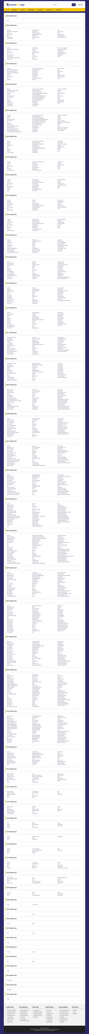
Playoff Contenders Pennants (38, 754)
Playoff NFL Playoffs (11, 464)
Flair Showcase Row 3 (11, 736)
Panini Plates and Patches (12, 351)
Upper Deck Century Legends (63, 731)
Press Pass (34, 261)
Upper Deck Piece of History (63, 623)
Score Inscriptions (35, 398)
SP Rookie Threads (36, 432)
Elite (8, 35)
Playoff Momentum (36, 694)
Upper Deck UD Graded (62, 628)
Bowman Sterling (10, 264)
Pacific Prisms (35, 721)
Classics (8, 369)
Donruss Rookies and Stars (12, 399)
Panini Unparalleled (61, 179)
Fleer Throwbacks (10, 630)
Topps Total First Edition (62, 545)
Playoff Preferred (35, 650)
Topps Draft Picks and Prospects (38, 465)
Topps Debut (60, 611)
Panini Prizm (34, 31)
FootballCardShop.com (34, 1029)
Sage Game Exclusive (36, 486)
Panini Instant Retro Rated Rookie (13, 57)
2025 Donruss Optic (64, 1018)
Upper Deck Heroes (61, 403)
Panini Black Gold (10, 230)
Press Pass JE (34, 583)
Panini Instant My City (36, 94)
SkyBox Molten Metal (36, 736)
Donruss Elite (9, 344)
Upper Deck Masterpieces (63, 432)
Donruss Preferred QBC (11, 694)
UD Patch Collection (61, 582)
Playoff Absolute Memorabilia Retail (39, 538)
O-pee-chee (34, 862)
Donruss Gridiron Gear (11, 398)
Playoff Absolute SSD (36, 725)
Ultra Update (60, 865)
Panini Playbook (35, 104)
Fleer (8, 486)
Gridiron (8, 319)
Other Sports (9, 1020)
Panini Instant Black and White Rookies (39, 93)
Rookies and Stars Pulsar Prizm (64, 122)
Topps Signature (61, 541)
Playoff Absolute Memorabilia (13, 406)
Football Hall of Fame (38, 1013)
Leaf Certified (9, 632)
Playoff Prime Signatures (37, 545)
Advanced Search (23, 1013)
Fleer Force (9, 699)
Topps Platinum (61, 246)
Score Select (34, 428)
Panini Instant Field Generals (37, 115)
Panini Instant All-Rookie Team (13, 130)
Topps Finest (60, 50)
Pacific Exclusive (35, 611)
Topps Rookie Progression (63, 422)
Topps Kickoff (60, 315)
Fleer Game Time (10, 651)
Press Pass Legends (36, 338)
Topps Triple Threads (62, 248)
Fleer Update (9, 883)
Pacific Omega (35, 685)
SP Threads (34, 402)
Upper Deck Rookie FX (62, 662)
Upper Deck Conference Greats (64, 277)
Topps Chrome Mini (36, 249)
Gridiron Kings (10, 245)
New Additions (36, 1010)
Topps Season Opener (62, 684)
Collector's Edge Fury (11, 723)
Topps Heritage (61, 241)
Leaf (8, 148)
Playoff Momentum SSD (36, 727)
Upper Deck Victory (61, 705)
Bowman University (11, 91)
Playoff (59, 116)
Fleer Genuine (9, 549)
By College (31, 9)
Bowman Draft (10, 391)
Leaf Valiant (9, 270)
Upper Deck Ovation (62, 622)
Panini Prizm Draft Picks (36, 34)
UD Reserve (60, 687)
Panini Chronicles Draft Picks (37, 68)
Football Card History (38, 1015)
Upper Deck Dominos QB (63, 868)
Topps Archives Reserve (37, 665)
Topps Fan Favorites (62, 535)
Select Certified (35, 793)
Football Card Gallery (38, 1012)
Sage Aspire (34, 424)
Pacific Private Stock (36, 615)
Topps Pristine (35, 521)
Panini (8, 190)
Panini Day (34, 163)
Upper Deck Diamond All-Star (63, 549)
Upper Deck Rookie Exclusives (63, 406)
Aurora (8, 674)
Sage (8, 20)
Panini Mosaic (9, 37)
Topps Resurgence (61, 35)
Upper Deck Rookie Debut (63, 490)
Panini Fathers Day (35, 207)
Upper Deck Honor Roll (62, 588)
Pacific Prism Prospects (36, 687)
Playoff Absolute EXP (36, 724)
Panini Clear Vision (35, 220)
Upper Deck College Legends (63, 350)
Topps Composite (61, 76)
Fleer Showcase (10, 556)
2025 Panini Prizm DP (64, 1012)
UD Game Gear (61, 650)
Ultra (59, 454)
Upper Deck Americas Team (63, 399)
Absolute (8, 30)
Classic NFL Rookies (11, 810)
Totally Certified (61, 274)
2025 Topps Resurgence (64, 1010)
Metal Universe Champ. (36, 775)
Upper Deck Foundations (62, 508)
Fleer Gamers (9, 702)
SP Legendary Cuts (35, 630)
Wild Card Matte (61, 101)
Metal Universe (35, 717)
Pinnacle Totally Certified (37, 776)
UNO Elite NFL (60, 54)
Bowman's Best (10, 506)
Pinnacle (8, 827)
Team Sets (49, 9)
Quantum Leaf (35, 652)
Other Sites (36, 1017)
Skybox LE (34, 553)
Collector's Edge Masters (12, 724)
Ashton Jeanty (49, 1017)
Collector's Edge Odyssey (12, 684)
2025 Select (62, 1017)
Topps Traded (60, 648)
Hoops (8, 782)
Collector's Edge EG (11, 683)
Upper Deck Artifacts (62, 457)
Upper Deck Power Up (62, 557)
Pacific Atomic (35, 610)
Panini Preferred (61, 201)
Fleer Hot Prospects (11, 487)
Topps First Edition (36, 519)
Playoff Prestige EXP (36, 728)
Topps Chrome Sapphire (62, 48)
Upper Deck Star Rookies (62, 278)
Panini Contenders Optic (37, 91)
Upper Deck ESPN (61, 506)
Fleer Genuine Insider (11, 588)
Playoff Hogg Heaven (36, 541)
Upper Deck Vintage (61, 629)
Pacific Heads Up (35, 612)
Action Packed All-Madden (12, 878)
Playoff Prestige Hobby (36, 757)
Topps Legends (61, 337)
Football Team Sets (11, 1013)
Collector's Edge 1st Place (12, 721)
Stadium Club (34, 435)
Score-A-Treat (60, 31)
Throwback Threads (36, 509)
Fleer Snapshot (10, 595)
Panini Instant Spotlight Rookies (38, 97)
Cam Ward (49, 1012)
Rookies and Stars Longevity (37, 319)
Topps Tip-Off (60, 727)
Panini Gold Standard (11, 348)
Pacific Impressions (36, 641)
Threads (34, 378)
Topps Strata (60, 268)
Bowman (8, 239)
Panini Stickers (60, 161)
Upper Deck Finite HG (62, 552)
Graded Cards (10, 1022)
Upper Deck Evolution (62, 655)
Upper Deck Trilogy (61, 461)
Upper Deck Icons (61, 405)
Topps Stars (60, 685)
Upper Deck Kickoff (61, 509)
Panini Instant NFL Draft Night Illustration (40, 119)
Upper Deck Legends (62, 488)
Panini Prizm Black (35, 33)
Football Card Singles (11, 1010)
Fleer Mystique (10, 590)
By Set (22, 9)
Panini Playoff (60, 141)
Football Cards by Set (11, 1012)
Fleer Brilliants (10, 739)
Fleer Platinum (10, 555)
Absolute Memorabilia (11, 337)
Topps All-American (36, 512)
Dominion (9, 690)
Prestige (33, 50)
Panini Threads (10, 352)
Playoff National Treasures (37, 365)
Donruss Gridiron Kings (11, 579)
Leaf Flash (9, 101)
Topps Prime (60, 267)
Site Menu (58, 9)
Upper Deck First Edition (62, 402)
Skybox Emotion (35, 824)
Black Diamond (10, 676)
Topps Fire (60, 239)
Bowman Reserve (10, 680)
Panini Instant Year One (36, 124)
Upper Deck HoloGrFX (62, 734)
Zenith (59, 56)
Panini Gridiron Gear (11, 350)
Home (7, 9)
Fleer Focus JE (9, 622)
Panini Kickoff (34, 208)
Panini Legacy (35, 72)
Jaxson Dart (49, 1010)
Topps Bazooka (35, 513)
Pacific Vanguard (35, 690)
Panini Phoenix (10, 38)
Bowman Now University (12, 71)
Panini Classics (35, 179)
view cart (80, 4)
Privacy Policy (23, 1018)
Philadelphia (9, 405)
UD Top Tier (60, 651)
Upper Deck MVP (61, 589)
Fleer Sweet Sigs (10, 557)
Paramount (34, 723)
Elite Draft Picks (10, 186)
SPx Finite (34, 764)
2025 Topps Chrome (64, 1015)
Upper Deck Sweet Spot (62, 351)
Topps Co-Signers (35, 464)
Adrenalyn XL (9, 338)
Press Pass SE (34, 392)
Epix (8, 374)
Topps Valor (60, 249)
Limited (8, 151)
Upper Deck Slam (61, 701)
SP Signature (34, 400)
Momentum (9, 296)
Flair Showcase (10, 484)
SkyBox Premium (35, 738)
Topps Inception (61, 244)
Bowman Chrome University (12, 31)
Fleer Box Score (10, 621)
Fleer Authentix (10, 548)
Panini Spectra (35, 230)
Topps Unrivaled (61, 376)
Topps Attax (60, 363)
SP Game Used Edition (36, 556)
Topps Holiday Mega (62, 242)
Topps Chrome (61, 34)
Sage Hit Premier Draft (62, 185)
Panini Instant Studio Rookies (38, 98)
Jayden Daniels (49, 1022)
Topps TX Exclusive (61, 453)
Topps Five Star (61, 261)
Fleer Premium (10, 628)
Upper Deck (60, 251)
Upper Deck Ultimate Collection (64, 300)
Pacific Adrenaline (35, 608)
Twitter (74, 1012)
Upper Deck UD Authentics (63, 626)
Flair (8, 545)
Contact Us (22, 1017)
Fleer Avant (9, 585)
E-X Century (9, 758)
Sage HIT (59, 123)
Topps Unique (60, 396)
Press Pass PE (35, 367)
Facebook (75, 1010)
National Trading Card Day (37, 535)
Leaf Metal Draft (10, 103)
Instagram (75, 1013)
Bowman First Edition (11, 538)
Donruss (8, 33)
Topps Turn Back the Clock (63, 451)
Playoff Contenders (11, 354)
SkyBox (33, 703)
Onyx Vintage (9, 104)
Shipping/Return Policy (24, 1020)
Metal (33, 683)
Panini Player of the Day (37, 189)
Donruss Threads (10, 402)
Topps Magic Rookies (62, 338)
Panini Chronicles (10, 105)
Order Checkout (23, 1012)
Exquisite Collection (11, 345)
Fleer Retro (9, 294)
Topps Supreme (61, 270)
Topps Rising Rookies (62, 344)
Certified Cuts (9, 203)
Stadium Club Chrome (62, 717)
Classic (8, 808)
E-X (7, 543)
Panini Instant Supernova (37, 100)
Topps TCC (60, 647)
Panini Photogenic (35, 30)
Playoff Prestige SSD (36, 730)
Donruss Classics (10, 395)
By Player (14, 9)
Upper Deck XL (60, 630)
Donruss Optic (10, 34)
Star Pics (34, 868)
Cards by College (10, 1018)
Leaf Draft (9, 79)
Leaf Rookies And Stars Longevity (13, 460)
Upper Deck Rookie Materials (63, 517)
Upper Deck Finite (61, 586)
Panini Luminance (35, 127)
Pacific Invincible (35, 643)
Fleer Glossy (9, 652)
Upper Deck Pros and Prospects (64, 590)
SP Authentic (34, 270)
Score (59, 30)
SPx (33, 271)
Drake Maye (49, 1015)
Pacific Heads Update (36, 614)
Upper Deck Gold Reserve (63, 692)
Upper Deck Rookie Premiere (63, 407)
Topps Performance (61, 447)
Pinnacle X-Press (35, 778)
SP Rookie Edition (35, 431)
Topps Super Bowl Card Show (63, 542)
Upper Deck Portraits (62, 513)
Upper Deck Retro (61, 739)
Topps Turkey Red (61, 483)
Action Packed (10, 877)
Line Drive (9, 868)
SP (32, 794)
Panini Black (9, 297)
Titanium (59, 607)
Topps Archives (35, 300)
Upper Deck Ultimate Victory (63, 703)
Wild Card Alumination (62, 129)
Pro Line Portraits (35, 848)
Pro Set (59, 91)
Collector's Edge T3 (11, 687)
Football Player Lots (11, 1015)
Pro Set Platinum (35, 863)
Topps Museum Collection (63, 245)
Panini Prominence (10, 301)
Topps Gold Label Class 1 (63, 683)
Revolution (34, 35)
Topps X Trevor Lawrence (63, 127)
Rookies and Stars (35, 37)
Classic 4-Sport (10, 809)
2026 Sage (62, 1022)
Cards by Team (10, 1017)
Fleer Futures (9, 701)
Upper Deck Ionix (61, 694)
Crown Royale (9, 204)
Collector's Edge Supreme (12, 685)
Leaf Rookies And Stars (11, 431)
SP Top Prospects (35, 706)
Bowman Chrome (10, 263)
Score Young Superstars (37, 850)
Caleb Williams (49, 1018)
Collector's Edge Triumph (12, 728)
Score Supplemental (36, 735)
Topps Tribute (60, 373)
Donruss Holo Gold (11, 96)
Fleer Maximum (10, 625)
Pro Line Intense (35, 791)
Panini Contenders (10, 54)
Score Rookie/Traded (36, 881)
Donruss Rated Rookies (11, 373)
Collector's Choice (10, 756)
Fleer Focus (9, 586)
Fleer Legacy (9, 655)
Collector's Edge (10, 813)
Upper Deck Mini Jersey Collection (64, 512)
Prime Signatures (61, 222)
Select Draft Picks (61, 75)
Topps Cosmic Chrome (62, 49)
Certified (8, 74)
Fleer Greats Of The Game (12, 550)
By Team (40, 9)
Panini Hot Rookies (10, 274)
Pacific (33, 607)
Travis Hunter (49, 1020)
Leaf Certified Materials (11, 428)
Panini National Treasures (12, 275)
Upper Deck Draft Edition (62, 400)
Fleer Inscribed (10, 553)
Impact (33, 677)
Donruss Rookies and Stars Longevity (14, 400)
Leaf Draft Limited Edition (12, 248)
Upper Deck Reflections (62, 515)
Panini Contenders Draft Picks (13, 129)
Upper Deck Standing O (62, 592)
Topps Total (60, 448)
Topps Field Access (36, 251)
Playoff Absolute (35, 691)
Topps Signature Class (62, 37)
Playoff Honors (10, 520)
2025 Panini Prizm (63, 1020)
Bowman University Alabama (12, 72)
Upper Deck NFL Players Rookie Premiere (66, 556)
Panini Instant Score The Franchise (39, 122)
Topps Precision (61, 341)
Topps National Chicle (62, 392)
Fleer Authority (10, 648)
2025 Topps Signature (64, 1013)
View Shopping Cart (24, 1010)
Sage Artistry (60, 71)
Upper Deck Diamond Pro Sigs (64, 550)
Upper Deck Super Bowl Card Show (64, 593)
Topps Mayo (60, 391)
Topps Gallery (60, 614)
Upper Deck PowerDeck (62, 738)
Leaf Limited (9, 429)
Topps (33, 246)
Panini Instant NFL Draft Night (38, 118)
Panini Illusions (10, 56)
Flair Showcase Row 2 (11, 761)
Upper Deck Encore (61, 691)
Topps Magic (60, 289)
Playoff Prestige (10, 409)
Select (59, 33)
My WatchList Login (24, 1015)
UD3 (58, 757)
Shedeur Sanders (50, 1013)
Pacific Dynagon (10, 665)
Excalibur (34, 806)
